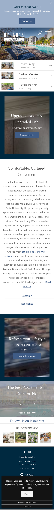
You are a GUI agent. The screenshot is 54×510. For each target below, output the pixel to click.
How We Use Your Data (27, 502)
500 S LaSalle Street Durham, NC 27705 (27, 463)
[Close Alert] (51, 3)
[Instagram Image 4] (45, 437)
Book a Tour (24, 412)
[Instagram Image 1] (8, 437)
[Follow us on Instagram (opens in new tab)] (29, 452)
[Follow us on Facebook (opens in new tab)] (24, 452)
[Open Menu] (48, 32)
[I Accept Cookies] (50, 479)
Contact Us (24, 404)
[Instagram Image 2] (20, 437)
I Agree (27, 494)
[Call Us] (40, 33)
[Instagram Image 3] (33, 437)
